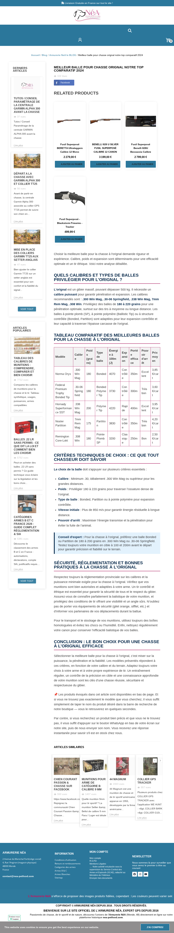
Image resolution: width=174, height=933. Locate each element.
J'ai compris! (155, 927)
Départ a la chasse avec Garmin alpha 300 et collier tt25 (27, 178)
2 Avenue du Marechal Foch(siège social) (22, 859)
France (6, 870)
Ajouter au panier (71, 164)
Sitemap (59, 878)
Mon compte (95, 858)
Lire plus (18, 145)
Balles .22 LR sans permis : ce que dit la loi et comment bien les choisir (26, 446)
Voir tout (26, 309)
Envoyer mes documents (101, 878)
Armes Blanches (62, 874)
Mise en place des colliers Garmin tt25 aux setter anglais (26, 254)
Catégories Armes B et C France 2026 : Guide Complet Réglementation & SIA (26, 526)
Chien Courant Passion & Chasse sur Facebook (65, 784)
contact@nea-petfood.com (18, 876)
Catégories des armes (65, 867)
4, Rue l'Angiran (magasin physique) (19, 862)
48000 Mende (9, 866)
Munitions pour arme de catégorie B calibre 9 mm (94, 784)
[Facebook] (134, 874)
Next (160, 760)
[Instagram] (140, 874)
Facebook (65, 82)
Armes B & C (61, 871)
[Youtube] (145, 874)
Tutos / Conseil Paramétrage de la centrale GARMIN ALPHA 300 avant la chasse (27, 105)
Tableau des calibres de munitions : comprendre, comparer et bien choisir (24, 367)
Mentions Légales (98, 864)
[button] (130, 31)
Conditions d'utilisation (65, 860)
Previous (155, 760)
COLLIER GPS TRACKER (146, 781)
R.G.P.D (93, 861)
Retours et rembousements (68, 863)
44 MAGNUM (118, 779)
